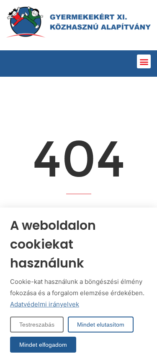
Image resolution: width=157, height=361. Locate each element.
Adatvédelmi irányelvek (44, 304)
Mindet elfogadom (43, 344)
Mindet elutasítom (100, 324)
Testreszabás (36, 324)
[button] (144, 61)
